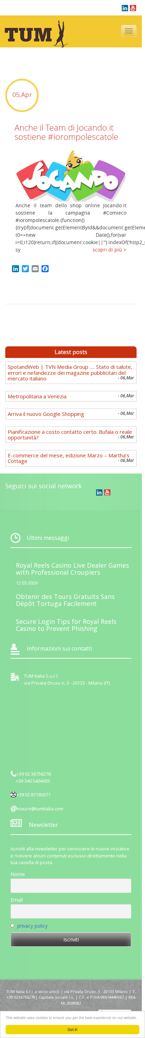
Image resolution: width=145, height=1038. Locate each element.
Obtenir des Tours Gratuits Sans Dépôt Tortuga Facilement (65, 600)
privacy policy (32, 925)
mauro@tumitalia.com (40, 808)
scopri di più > (109, 249)
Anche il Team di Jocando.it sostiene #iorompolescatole (66, 132)
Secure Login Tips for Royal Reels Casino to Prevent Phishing (66, 625)
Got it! (72, 1029)
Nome (18, 874)
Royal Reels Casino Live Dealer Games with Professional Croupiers (72, 568)
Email (17, 899)
